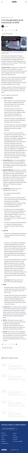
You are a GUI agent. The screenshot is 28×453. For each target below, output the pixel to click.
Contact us (3, 439)
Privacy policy (15, 437)
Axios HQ (14, 435)
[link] (3, 30)
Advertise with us (4, 435)
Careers (2, 437)
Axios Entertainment (4, 443)
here (20, 281)
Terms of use (15, 439)
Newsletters (3, 441)
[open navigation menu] (2, 1)
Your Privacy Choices (16, 441)
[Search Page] (26, 2)
